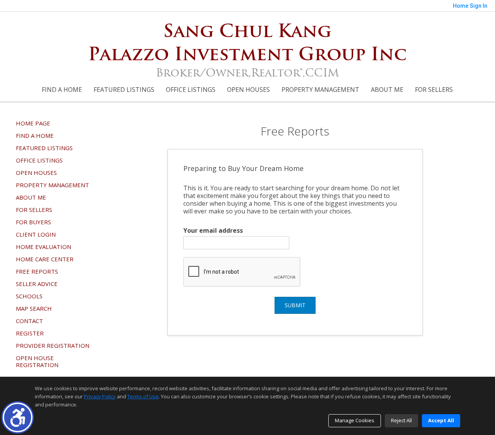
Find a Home (62, 89)
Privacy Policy (100, 396)
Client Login (36, 234)
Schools (29, 296)
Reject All (401, 420)
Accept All (441, 420)
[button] (17, 417)
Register (30, 333)
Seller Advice (37, 284)
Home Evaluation (43, 247)
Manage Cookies (354, 420)
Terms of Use (143, 396)
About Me (387, 89)
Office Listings (190, 89)
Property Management (320, 89)
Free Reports (37, 271)
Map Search (34, 308)
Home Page (33, 123)
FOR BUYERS (33, 222)
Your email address (213, 230)
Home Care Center (44, 259)
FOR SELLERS (434, 89)
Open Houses (248, 89)
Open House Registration (37, 361)
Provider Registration (52, 345)
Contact (29, 321)
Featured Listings (124, 89)
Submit (295, 305)
